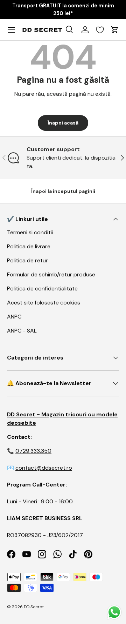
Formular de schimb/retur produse (51, 274)
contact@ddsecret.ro (43, 467)
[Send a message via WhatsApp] (114, 612)
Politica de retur (27, 260)
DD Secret (34, 607)
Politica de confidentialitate (42, 288)
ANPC (14, 316)
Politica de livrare (28, 246)
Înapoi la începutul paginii (63, 191)
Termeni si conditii (30, 232)
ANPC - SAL (22, 330)
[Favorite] (100, 30)
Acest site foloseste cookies (43, 302)
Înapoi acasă (63, 123)
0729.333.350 (33, 451)
